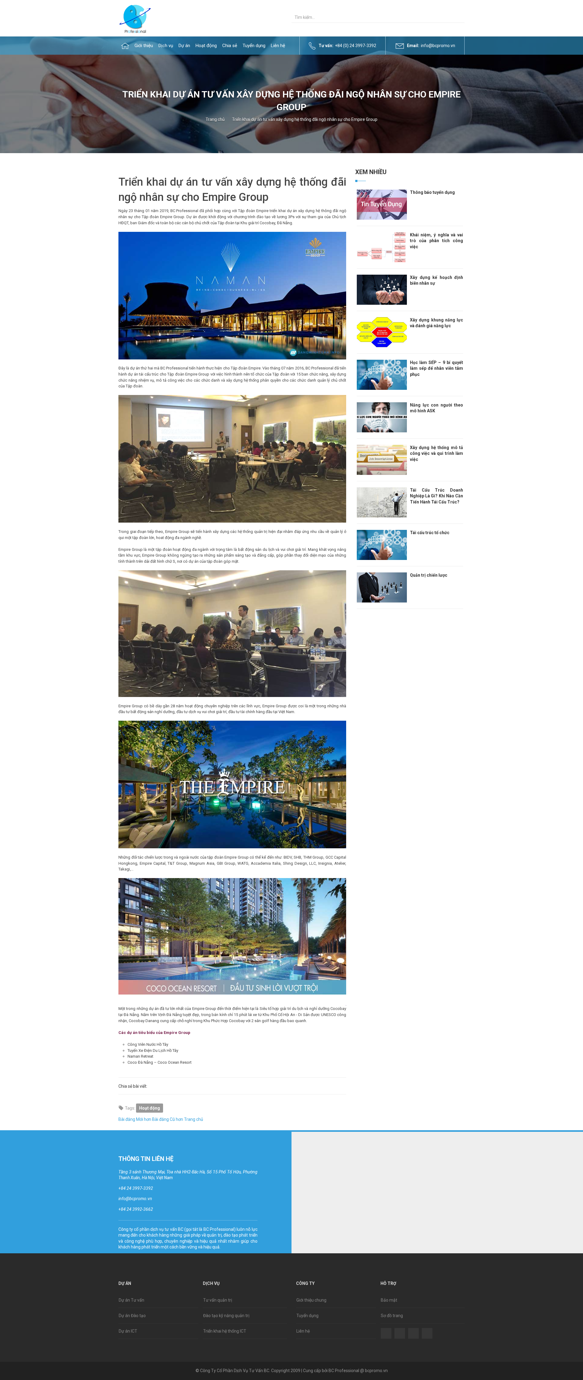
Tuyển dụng (307, 1315)
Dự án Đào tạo (132, 1315)
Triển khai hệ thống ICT (224, 1331)
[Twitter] (400, 1329)
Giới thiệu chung (311, 1300)
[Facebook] (386, 1329)
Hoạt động (149, 1108)
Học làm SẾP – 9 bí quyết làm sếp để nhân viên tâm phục (436, 368)
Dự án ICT (128, 1331)
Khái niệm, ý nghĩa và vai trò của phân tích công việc (436, 240)
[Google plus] (413, 1329)
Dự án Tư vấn (131, 1300)
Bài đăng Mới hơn (134, 1119)
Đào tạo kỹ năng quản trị (226, 1315)
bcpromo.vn (376, 1370)
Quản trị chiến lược (428, 575)
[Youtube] (427, 1329)
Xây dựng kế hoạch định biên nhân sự (436, 280)
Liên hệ (303, 1331)
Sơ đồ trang (392, 1315)
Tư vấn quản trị (217, 1300)
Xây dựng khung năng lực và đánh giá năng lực (436, 323)
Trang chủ (215, 119)
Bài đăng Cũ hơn (167, 1119)
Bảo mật (389, 1300)
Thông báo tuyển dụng (432, 192)
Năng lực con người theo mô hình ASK (436, 408)
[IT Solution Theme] (135, 18)
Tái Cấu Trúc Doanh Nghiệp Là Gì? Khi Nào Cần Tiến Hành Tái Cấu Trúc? (436, 496)
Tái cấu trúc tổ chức (429, 532)
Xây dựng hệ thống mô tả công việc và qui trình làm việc (436, 453)
